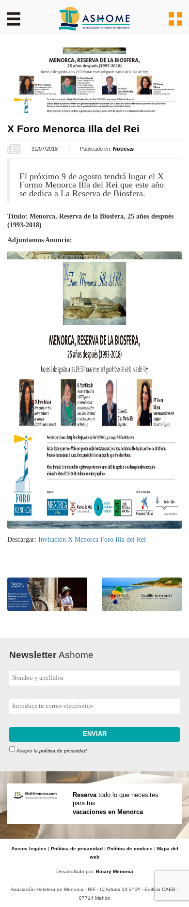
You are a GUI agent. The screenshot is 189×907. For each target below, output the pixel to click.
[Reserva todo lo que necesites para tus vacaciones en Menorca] (94, 834)
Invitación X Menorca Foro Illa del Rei (92, 539)
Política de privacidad (77, 848)
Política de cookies (130, 848)
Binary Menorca (114, 871)
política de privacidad (63, 750)
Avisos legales (29, 848)
